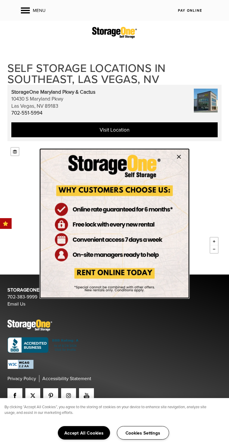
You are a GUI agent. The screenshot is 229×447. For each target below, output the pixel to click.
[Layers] (15, 151)
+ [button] (214, 241)
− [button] (214, 249)
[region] (114, 422)
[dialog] (114, 223)
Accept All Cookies (84, 433)
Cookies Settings (143, 433)
